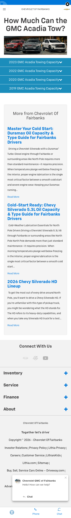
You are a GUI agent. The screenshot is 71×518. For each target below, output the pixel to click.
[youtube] (45, 358)
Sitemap (43, 463)
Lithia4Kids (53, 455)
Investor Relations (16, 448)
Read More (13, 197)
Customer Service (33, 455)
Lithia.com (29, 463)
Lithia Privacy (56, 448)
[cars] (25, 358)
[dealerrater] (35, 358)
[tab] (35, 62)
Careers (15, 455)
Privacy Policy (38, 448)
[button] (67, 4)
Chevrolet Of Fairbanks (47, 440)
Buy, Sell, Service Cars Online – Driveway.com (35, 470)
